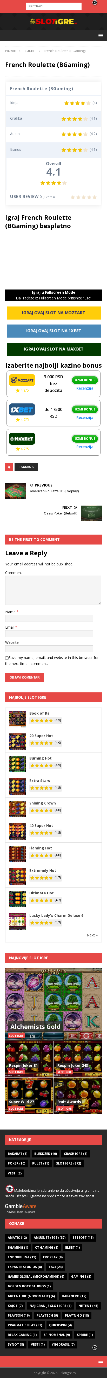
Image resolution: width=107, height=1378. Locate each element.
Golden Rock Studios (29, 1286)
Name (11, 611)
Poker (16, 1163)
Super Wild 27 (21, 1101)
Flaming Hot (40, 848)
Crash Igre (75, 1153)
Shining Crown (42, 803)
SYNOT (16, 1344)
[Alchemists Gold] (53, 1004)
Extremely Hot (42, 870)
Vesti (15, 1173)
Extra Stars (39, 780)
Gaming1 (81, 1276)
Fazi (56, 1267)
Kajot (15, 1306)
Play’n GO (77, 1315)
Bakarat (17, 1153)
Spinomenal (57, 1335)
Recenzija (84, 388)
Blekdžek (45, 1153)
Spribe (85, 1335)
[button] (100, 35)
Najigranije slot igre (50, 1306)
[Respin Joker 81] (29, 1059)
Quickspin (60, 1325)
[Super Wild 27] (29, 1095)
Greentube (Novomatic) (31, 1296)
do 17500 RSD (53, 413)
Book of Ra (39, 713)
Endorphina (22, 1257)
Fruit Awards (69, 1101)
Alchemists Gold (35, 1026)
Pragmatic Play (25, 1325)
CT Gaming (46, 1247)
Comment (13, 572)
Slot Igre (68, 1163)
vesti (38, 1344)
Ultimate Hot (41, 892)
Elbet (72, 1247)
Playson (19, 1315)
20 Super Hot (41, 735)
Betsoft (82, 1237)
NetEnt (88, 1306)
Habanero (74, 1296)
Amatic (17, 1237)
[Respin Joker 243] (78, 1059)
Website (12, 642)
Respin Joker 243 (72, 1065)
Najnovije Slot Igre (28, 957)
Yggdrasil (63, 1344)
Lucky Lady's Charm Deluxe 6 (56, 915)
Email (10, 627)
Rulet (40, 1163)
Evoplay (53, 1257)
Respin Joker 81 (23, 1065)
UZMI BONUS (85, 380)
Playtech (47, 1315)
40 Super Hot (41, 825)
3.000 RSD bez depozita (53, 383)
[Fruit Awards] (78, 1095)
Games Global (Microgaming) (36, 1276)
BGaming (26, 467)
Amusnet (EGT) (49, 1237)
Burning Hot (40, 758)
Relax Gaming (22, 1335)
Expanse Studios (25, 1267)
